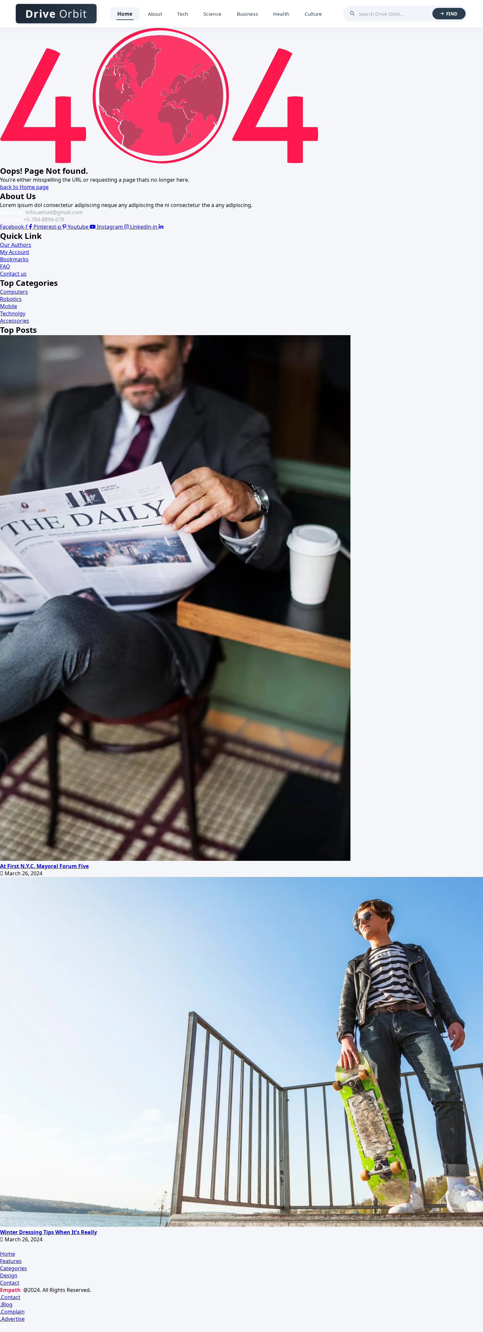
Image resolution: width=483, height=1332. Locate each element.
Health (281, 14)
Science (212, 14)
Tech (182, 14)
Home (124, 14)
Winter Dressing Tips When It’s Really (48, 1232)
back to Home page (24, 187)
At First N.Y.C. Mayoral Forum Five (44, 866)
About (155, 14)
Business (247, 14)
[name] (175, 858)
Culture (313, 14)
